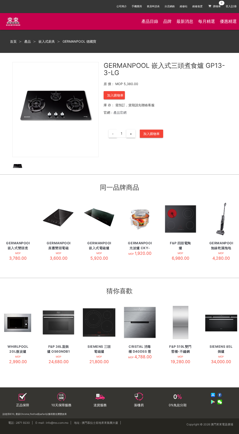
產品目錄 (149, 21)
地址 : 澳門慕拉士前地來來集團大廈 (96, 422)
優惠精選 (228, 21)
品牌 (167, 21)
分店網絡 (170, 6)
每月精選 (206, 21)
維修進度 (197, 6)
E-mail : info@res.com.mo (51, 422)
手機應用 (137, 6)
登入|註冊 (231, 6)
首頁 (13, 41)
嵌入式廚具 (47, 41)
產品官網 (120, 112)
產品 (27, 41)
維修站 (183, 6)
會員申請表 (153, 6)
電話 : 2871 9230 (19, 422)
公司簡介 (121, 6)
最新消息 (184, 21)
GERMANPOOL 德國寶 (79, 41)
